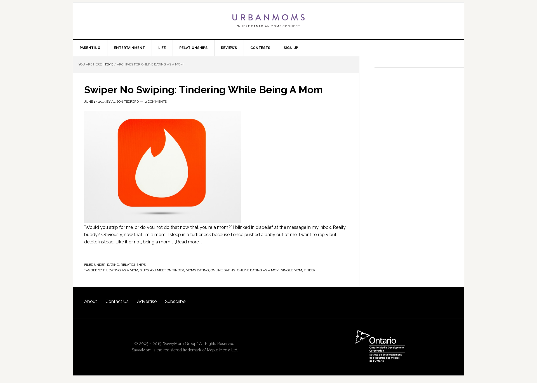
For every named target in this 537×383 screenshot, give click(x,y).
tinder (309, 270)
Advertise (147, 301)
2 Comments (156, 102)
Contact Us (117, 301)
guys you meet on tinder (162, 270)
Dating (113, 265)
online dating (223, 270)
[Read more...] (188, 242)
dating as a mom (123, 270)
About (90, 301)
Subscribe (175, 301)
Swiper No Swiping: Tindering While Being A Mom (203, 89)
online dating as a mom (258, 270)
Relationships (133, 265)
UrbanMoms (268, 20)
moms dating (197, 270)
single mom (291, 270)
